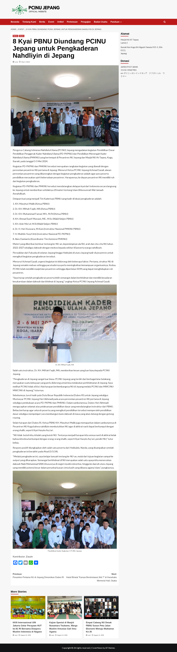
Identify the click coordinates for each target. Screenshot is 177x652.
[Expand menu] (120, 22)
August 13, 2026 (62, 635)
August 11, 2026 (99, 635)
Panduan (115, 22)
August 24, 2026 (26, 635)
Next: (91, 577)
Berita (42, 22)
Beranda (15, 22)
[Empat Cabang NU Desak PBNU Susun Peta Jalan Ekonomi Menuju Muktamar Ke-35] (101, 607)
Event (51, 22)
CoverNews (97, 648)
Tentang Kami (29, 22)
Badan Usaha (100, 22)
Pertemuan (72, 22)
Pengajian (86, 22)
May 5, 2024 (25, 62)
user (16, 62)
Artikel (60, 22)
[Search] (164, 22)
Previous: (38, 576)
